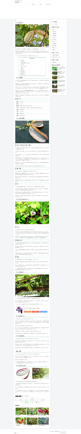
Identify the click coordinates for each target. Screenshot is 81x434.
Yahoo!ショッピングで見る (43, 311)
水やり (22, 67)
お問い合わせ (52, 431)
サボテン (55, 37)
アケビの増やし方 (22, 71)
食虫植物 (55, 43)
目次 (31, 58)
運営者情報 (57, 431)
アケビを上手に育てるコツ (23, 66)
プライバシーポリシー (63, 431)
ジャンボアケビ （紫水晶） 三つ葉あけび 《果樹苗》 (32, 308)
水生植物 (55, 45)
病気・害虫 (21, 73)
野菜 (54, 49)
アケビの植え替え (22, 72)
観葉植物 (55, 33)
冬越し (22, 69)
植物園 (55, 62)
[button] (37, 402)
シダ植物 (55, 39)
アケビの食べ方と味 (23, 74)
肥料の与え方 (23, 68)
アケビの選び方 (22, 70)
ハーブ (55, 47)
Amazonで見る (27, 311)
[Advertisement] (40, 13)
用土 (21, 65)
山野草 (55, 31)
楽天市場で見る (35, 311)
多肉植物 (55, 35)
